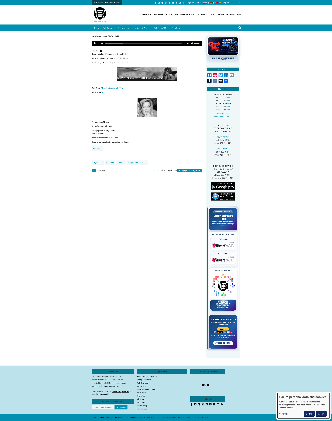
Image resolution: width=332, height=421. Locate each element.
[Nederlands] (206, 3)
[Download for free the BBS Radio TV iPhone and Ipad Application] (223, 196)
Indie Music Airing (141, 28)
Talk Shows (107, 28)
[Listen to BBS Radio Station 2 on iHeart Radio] (223, 259)
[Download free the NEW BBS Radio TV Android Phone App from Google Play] (223, 186)
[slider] (143, 43)
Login (156, 170)
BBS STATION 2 (223, 149)
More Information (229, 14)
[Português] (216, 3)
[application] (147, 43)
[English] (204, 3)
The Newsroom (123, 28)
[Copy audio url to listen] (96, 51)
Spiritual (121, 163)
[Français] (209, 3)
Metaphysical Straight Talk (112, 88)
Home (96, 28)
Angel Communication (137, 163)
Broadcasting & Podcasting (147, 376)
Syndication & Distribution (146, 389)
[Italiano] (213, 3)
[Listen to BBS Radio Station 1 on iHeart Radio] (223, 244)
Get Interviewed (185, 14)
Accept (321, 414)
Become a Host (163, 14)
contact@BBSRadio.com (111, 386)
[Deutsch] (211, 3)
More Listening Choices (222, 117)
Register (190, 3)
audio (227, 98)
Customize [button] (283, 414)
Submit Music (206, 14)
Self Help (110, 163)
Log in (199, 2)
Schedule (145, 14)
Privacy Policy (142, 406)
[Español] (220, 3)
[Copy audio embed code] (93, 51)
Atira (104, 92)
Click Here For (222, 114)
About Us (140, 399)
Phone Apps (141, 396)
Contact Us (141, 402)
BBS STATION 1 (223, 137)
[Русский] (218, 3)
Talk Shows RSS (160, 28)
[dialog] (303, 405)
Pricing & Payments (144, 380)
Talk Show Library (143, 383)
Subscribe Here (223, 343)
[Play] (95, 43)
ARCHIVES (97, 149)
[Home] (100, 15)
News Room (141, 393)
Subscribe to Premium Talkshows (108, 2)
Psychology (97, 163)
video (227, 107)
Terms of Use (142, 409)
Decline (309, 414)
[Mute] (192, 43)
